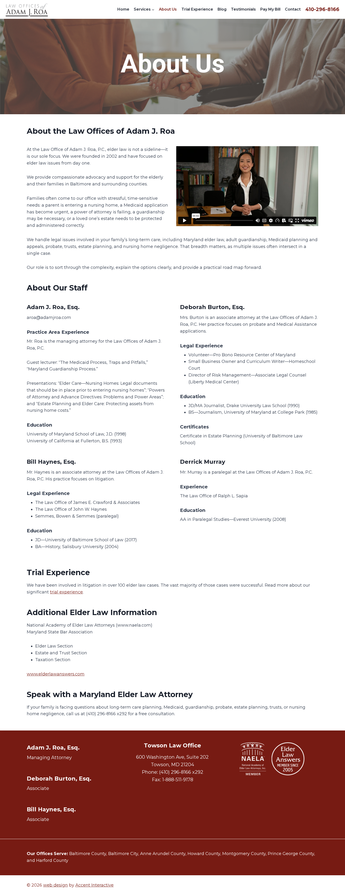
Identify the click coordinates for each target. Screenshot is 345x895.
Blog (222, 9)
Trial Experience (197, 9)
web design (55, 885)
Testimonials (243, 9)
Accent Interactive (94, 885)
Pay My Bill (270, 9)
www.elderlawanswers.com (55, 674)
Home (123, 9)
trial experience (66, 592)
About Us (168, 9)
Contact (293, 9)
